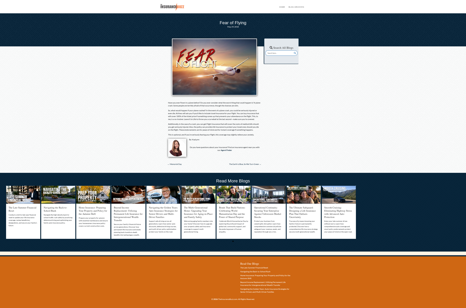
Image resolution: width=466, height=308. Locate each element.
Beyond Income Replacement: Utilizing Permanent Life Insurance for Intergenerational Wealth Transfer (128, 214)
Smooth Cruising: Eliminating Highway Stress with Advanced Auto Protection (338, 212)
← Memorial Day (174, 164)
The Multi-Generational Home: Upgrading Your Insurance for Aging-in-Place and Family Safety (198, 212)
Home (282, 7)
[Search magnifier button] (295, 53)
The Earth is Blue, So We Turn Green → (245, 164)
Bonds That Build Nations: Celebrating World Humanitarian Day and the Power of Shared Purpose (232, 212)
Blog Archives (296, 7)
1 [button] (233, 241)
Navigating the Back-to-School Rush (55, 209)
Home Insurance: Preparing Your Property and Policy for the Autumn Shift (93, 210)
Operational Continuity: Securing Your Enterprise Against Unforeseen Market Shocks (267, 212)
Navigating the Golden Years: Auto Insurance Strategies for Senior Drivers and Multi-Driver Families (163, 212)
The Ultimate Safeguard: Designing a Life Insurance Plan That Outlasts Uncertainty (302, 212)
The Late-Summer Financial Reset (22, 209)
